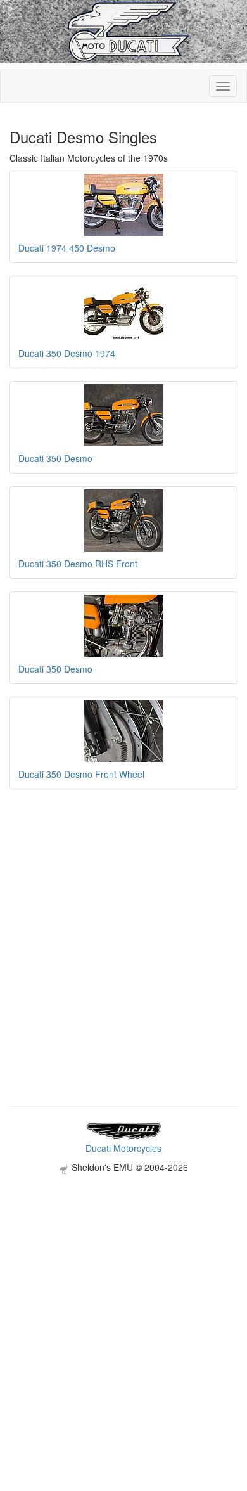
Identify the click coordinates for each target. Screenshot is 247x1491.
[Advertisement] (123, 1297)
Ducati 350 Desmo (55, 458)
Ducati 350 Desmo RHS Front (77, 563)
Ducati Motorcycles (124, 1148)
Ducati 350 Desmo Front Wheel (81, 774)
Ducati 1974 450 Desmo (66, 248)
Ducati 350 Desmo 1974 (66, 353)
